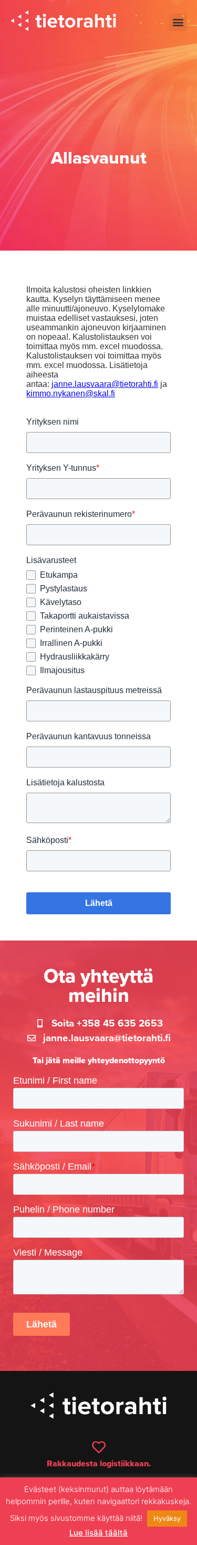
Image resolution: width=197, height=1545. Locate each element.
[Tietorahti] (63, 22)
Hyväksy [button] (167, 1518)
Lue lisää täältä (98, 1533)
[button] (177, 22)
